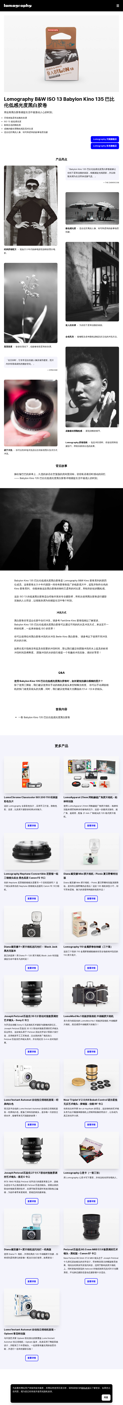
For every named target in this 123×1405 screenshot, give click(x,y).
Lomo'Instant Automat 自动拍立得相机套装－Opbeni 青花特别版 (30, 1331)
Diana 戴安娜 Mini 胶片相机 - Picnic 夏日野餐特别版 (91, 875)
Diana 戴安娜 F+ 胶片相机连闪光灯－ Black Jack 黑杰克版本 (30, 948)
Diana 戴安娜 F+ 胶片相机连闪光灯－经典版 (27, 1249)
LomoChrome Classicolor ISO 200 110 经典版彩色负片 (31, 799)
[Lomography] (17, 5)
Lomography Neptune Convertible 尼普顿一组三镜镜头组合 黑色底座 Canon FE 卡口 (31, 875)
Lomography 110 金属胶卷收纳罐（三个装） (88, 946)
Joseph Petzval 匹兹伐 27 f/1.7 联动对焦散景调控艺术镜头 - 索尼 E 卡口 (30, 1174)
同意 (106, 1397)
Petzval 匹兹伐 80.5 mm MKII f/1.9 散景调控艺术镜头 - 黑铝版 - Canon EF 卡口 (91, 1251)
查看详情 (32, 825)
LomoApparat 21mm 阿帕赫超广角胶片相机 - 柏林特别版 (90, 799)
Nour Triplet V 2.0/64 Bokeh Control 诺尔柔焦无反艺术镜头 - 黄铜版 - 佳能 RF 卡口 (90, 1101)
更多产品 (61, 746)
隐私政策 (85, 1388)
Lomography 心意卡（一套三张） (82, 1172)
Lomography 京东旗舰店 (105, 146)
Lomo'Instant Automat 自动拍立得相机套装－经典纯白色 (31, 1101)
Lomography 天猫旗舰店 (105, 139)
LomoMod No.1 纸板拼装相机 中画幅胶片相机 (89, 1016)
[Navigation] (118, 5)
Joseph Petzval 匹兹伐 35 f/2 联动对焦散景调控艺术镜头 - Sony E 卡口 (31, 1018)
